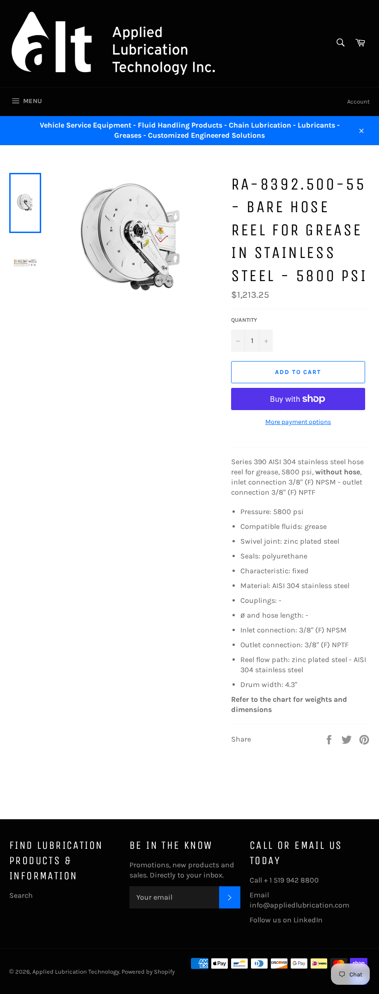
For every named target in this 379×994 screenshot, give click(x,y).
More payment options (298, 422)
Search (21, 895)
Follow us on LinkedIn (286, 919)
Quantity (244, 320)
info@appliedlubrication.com (299, 905)
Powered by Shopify (148, 971)
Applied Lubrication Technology (75, 971)
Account (358, 101)
